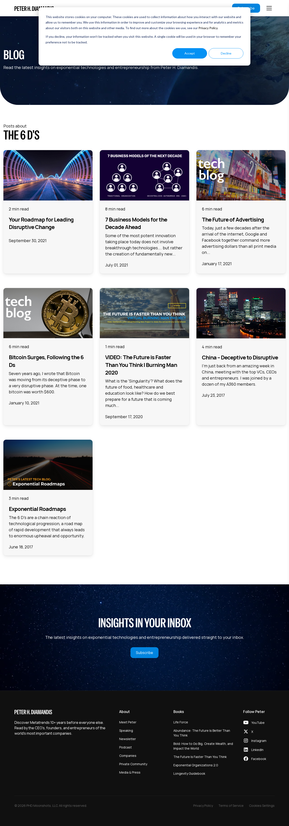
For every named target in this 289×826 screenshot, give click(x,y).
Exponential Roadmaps (37, 508)
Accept (189, 53)
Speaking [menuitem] (126, 730)
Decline (226, 53)
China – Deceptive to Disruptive (240, 357)
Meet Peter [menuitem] (127, 722)
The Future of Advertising (233, 219)
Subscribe (144, 652)
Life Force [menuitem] (180, 722)
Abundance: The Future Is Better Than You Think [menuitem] (201, 732)
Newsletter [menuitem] (127, 739)
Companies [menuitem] (127, 755)
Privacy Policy (207, 28)
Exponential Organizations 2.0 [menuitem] (195, 765)
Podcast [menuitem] (125, 747)
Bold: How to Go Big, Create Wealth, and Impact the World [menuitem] (203, 745)
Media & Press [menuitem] (129, 772)
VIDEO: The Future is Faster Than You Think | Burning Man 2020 (141, 364)
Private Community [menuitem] (133, 764)
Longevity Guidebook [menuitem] (189, 773)
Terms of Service (231, 805)
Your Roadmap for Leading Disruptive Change (41, 223)
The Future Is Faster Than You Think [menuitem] (200, 757)
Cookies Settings (262, 805)
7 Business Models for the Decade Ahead (136, 223)
